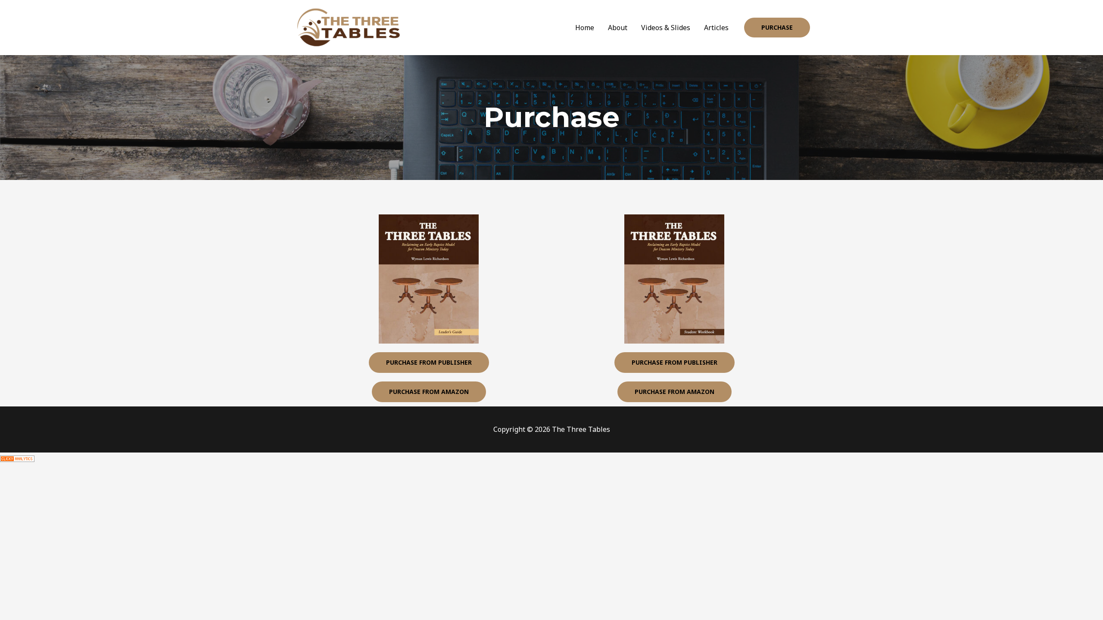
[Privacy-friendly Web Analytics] (17, 458)
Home (584, 27)
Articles (716, 27)
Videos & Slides (665, 27)
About (617, 27)
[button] (777, 27)
